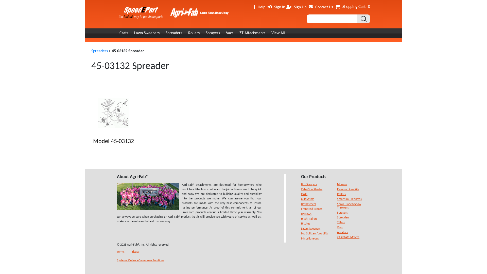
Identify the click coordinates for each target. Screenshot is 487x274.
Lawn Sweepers (147, 33)
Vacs (229, 33)
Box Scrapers (309, 184)
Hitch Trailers (309, 218)
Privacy (135, 251)
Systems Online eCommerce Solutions (140, 260)
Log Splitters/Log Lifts (314, 233)
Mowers (342, 184)
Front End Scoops (311, 209)
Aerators (342, 232)
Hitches (305, 223)
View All (278, 33)
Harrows (306, 214)
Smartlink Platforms (349, 199)
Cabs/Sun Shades (311, 189)
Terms (121, 251)
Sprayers (213, 33)
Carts (123, 33)
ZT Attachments (252, 33)
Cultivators (307, 199)
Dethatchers (308, 204)
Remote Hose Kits (348, 189)
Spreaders (174, 33)
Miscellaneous (310, 238)
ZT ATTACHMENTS (348, 237)
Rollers (194, 33)
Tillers (341, 222)
